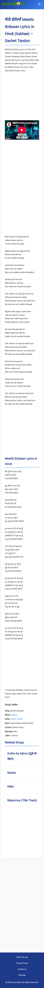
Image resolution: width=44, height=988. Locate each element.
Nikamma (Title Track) (22, 800)
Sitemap (22, 975)
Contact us (22, 969)
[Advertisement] (22, 95)
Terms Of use (22, 957)
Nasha (11, 772)
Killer (10, 786)
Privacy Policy (22, 963)
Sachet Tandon (16, 719)
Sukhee (14, 715)
